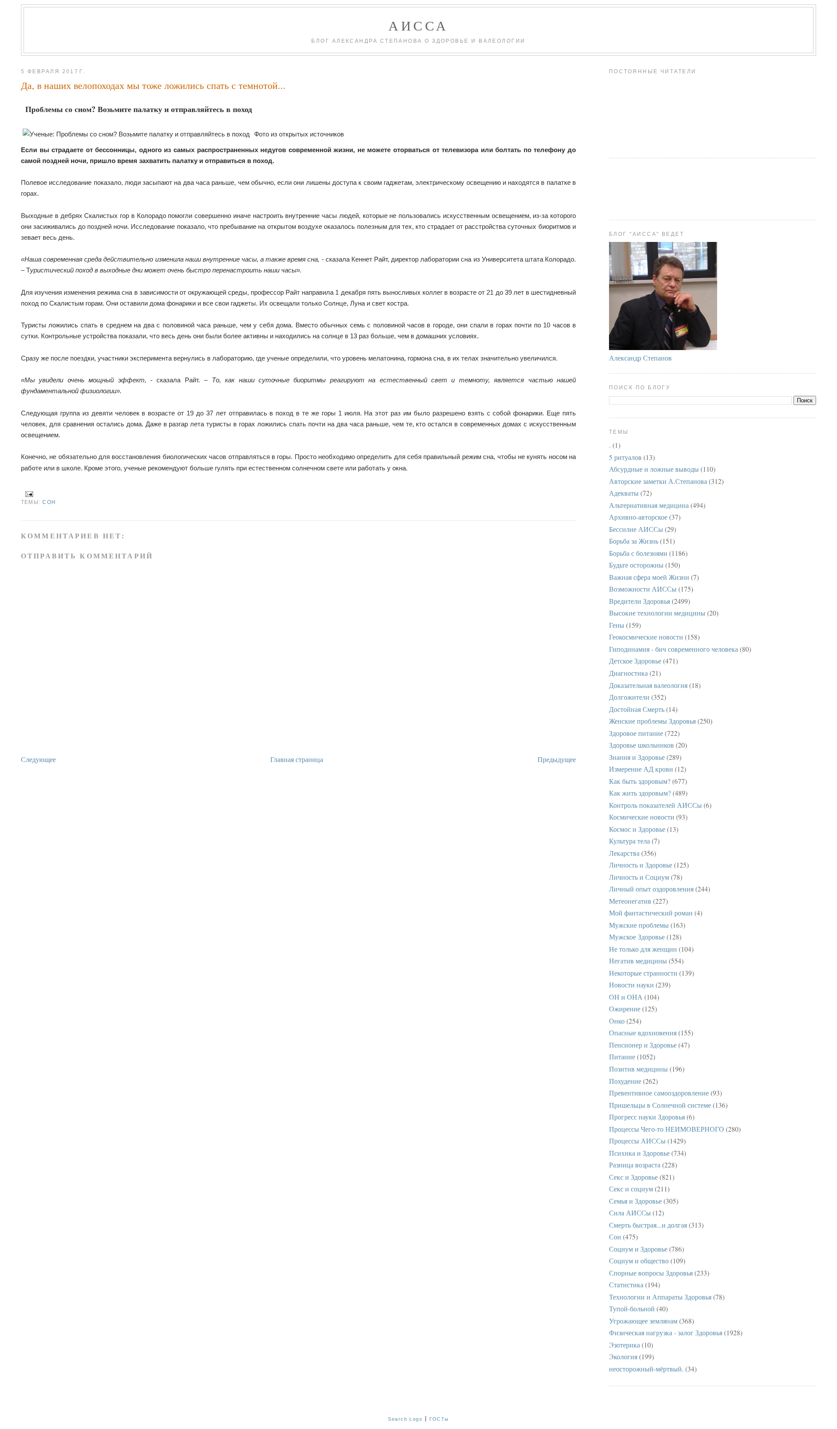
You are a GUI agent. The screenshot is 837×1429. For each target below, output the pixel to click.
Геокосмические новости (646, 636)
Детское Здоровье (635, 660)
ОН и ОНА (626, 996)
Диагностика (628, 672)
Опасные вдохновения (643, 1032)
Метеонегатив (630, 900)
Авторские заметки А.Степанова (658, 481)
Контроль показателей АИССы (655, 805)
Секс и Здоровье (633, 1176)
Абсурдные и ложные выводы (654, 468)
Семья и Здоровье (635, 1200)
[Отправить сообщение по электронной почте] (28, 493)
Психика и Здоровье (639, 1152)
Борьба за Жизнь (633, 540)
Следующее (38, 759)
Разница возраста (634, 1164)
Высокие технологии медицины (657, 612)
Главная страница (296, 759)
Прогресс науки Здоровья (647, 1116)
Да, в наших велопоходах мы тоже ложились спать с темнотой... (153, 85)
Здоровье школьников (641, 744)
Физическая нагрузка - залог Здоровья (665, 1332)
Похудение (625, 1080)
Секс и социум (631, 1188)
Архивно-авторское (638, 516)
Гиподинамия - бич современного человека (673, 648)
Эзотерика (624, 1344)
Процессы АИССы (637, 1140)
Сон (49, 502)
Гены (616, 624)
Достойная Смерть (636, 709)
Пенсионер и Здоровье (643, 1044)
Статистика (626, 1284)
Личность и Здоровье (640, 864)
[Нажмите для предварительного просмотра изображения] (137, 134)
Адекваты (624, 492)
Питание (622, 1056)
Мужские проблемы (639, 924)
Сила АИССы (630, 1212)
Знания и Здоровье (637, 757)
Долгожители (629, 696)
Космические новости (641, 816)
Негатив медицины (638, 960)
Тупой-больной (632, 1308)
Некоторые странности (643, 972)
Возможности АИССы (643, 588)
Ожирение (624, 1008)
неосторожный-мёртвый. (646, 1368)
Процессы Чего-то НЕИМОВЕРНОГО (666, 1128)
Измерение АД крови (641, 768)
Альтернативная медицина (649, 505)
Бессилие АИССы (636, 529)
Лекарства (624, 852)
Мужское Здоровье (637, 936)
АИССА (418, 25)
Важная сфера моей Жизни (649, 577)
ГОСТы (439, 1419)
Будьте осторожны (636, 564)
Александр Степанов (640, 357)
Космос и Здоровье (637, 829)
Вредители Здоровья (639, 601)
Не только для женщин (643, 948)
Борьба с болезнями (638, 553)
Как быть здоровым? (639, 781)
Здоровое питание (636, 733)
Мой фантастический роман (651, 912)
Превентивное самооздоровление (659, 1092)
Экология (623, 1356)
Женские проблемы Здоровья (652, 720)
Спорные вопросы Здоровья (651, 1272)
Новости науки (631, 984)
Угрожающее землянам (643, 1320)
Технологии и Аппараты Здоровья (660, 1296)
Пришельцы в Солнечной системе (660, 1104)
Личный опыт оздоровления (651, 888)
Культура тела (629, 840)
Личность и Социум (639, 876)
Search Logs (405, 1419)
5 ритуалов (625, 457)
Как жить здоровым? (640, 792)
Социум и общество (639, 1260)
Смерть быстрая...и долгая (648, 1224)
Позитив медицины (638, 1068)
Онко (617, 1020)
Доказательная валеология (648, 685)
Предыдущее (557, 759)
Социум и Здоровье (638, 1248)
